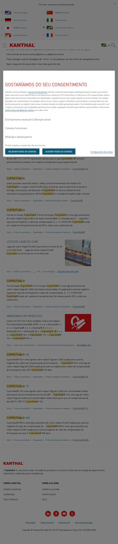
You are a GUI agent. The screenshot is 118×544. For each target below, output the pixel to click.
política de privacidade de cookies (19, 110)
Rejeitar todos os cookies (22, 151)
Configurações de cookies (102, 151)
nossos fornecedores (37, 91)
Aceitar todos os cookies (58, 151)
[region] (59, 113)
